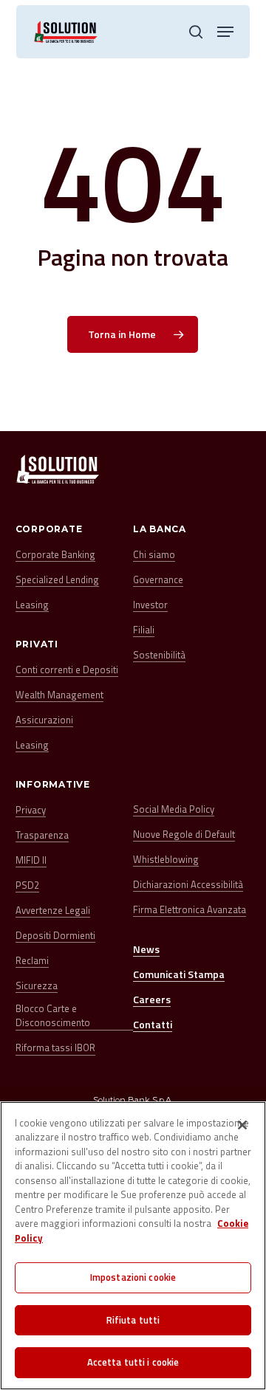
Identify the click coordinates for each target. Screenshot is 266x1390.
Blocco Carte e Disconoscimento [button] (53, 1016)
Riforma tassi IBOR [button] (55, 1048)
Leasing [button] (32, 605)
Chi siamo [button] (154, 555)
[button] (225, 31)
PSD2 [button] (27, 885)
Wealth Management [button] (59, 695)
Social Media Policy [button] (173, 809)
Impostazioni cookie (133, 1277)
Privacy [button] (31, 810)
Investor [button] (150, 605)
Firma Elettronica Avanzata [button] (189, 910)
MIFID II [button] (31, 860)
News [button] (146, 949)
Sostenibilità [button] (159, 655)
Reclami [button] (32, 961)
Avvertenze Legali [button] (53, 911)
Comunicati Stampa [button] (179, 974)
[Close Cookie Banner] (242, 1125)
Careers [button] (152, 999)
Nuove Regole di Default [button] (184, 835)
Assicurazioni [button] (44, 720)
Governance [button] (158, 580)
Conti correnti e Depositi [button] (67, 670)
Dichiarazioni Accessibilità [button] (188, 885)
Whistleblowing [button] (166, 860)
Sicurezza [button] (37, 986)
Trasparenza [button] (42, 835)
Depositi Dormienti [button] (55, 936)
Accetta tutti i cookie (133, 1362)
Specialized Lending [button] (57, 580)
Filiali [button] (143, 630)
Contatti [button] (152, 1024)
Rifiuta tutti (133, 1319)
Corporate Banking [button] (55, 555)
